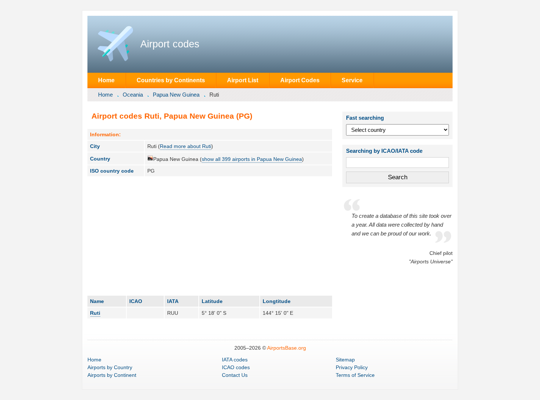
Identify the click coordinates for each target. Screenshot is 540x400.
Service (352, 80)
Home (106, 80)
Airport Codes (300, 80)
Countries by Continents (171, 80)
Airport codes (169, 44)
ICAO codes (236, 367)
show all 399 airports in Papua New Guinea (252, 159)
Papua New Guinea (176, 94)
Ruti (95, 313)
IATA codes (235, 360)
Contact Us (235, 375)
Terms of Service (355, 375)
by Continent (111, 375)
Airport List (242, 80)
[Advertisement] (210, 235)
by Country (109, 367)
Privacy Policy (352, 367)
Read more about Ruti (185, 146)
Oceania (133, 94)
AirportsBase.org (286, 348)
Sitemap (345, 360)
